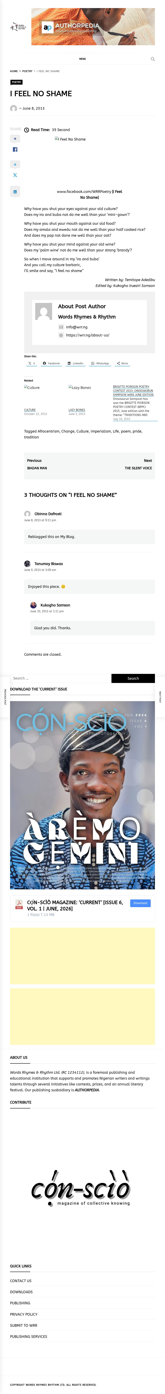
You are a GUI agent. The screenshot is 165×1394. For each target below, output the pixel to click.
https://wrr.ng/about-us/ (87, 335)
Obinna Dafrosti (48, 514)
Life (116, 431)
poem (126, 431)
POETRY (16, 82)
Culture (82, 431)
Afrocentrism (48, 431)
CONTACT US (20, 1281)
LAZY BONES (77, 410)
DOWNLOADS (21, 1292)
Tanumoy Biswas (49, 564)
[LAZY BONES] (89, 396)
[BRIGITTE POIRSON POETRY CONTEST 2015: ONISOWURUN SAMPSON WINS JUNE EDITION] (135, 403)
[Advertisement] (82, 956)
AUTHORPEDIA (87, 1090)
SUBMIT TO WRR (23, 1325)
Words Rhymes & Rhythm (87, 317)
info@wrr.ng (77, 327)
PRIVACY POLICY (23, 1314)
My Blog (67, 537)
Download (140, 903)
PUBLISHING (20, 1303)
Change (67, 431)
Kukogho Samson (55, 605)
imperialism (101, 431)
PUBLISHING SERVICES (28, 1336)
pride (137, 431)
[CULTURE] (44, 396)
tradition (31, 437)
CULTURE (30, 410)
